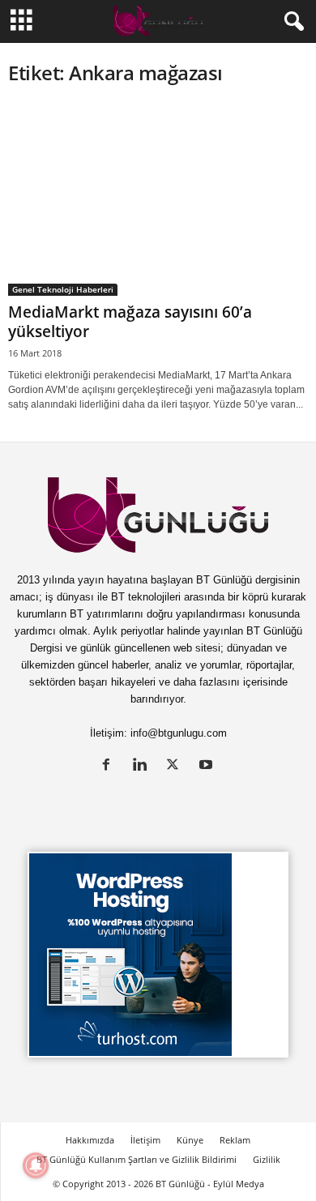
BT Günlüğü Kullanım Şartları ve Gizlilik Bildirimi (136, 1159)
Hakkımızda (90, 1140)
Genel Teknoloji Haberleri (62, 289)
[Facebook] (109, 766)
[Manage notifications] (36, 1165)
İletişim (145, 1140)
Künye (190, 1140)
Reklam (235, 1140)
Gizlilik (266, 1159)
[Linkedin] (143, 766)
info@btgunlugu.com (178, 733)
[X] (176, 766)
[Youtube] (208, 766)
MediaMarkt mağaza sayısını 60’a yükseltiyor (130, 321)
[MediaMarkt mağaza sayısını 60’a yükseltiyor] (158, 199)
